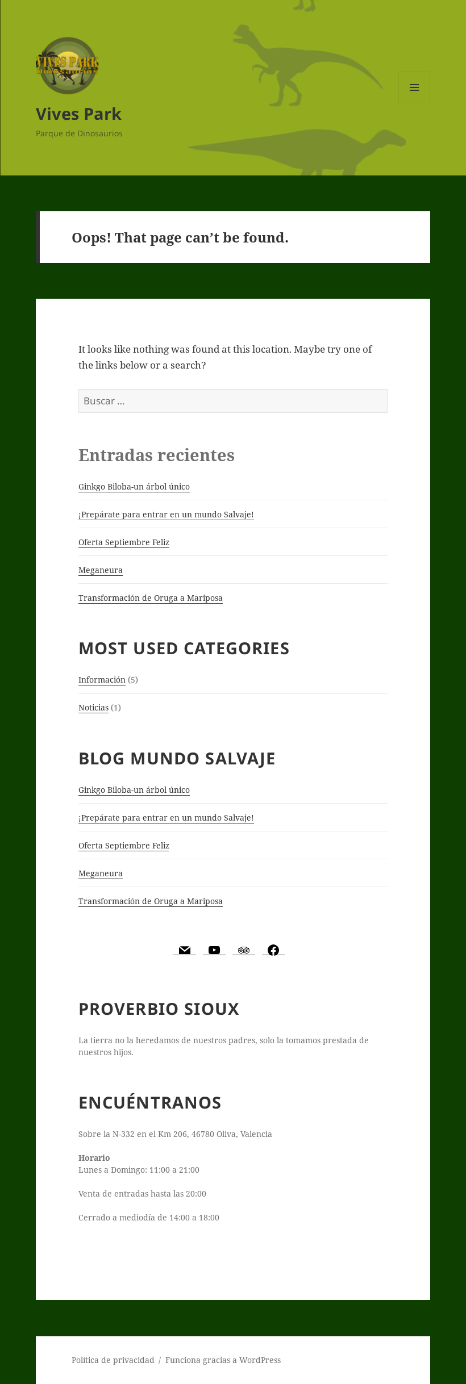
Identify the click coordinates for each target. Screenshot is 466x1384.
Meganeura (100, 570)
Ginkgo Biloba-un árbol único (134, 486)
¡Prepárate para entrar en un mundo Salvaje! (166, 514)
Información (102, 679)
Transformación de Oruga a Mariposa (150, 597)
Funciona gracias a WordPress (223, 1359)
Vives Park (79, 113)
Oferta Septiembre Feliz (123, 542)
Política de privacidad (113, 1359)
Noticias (93, 707)
